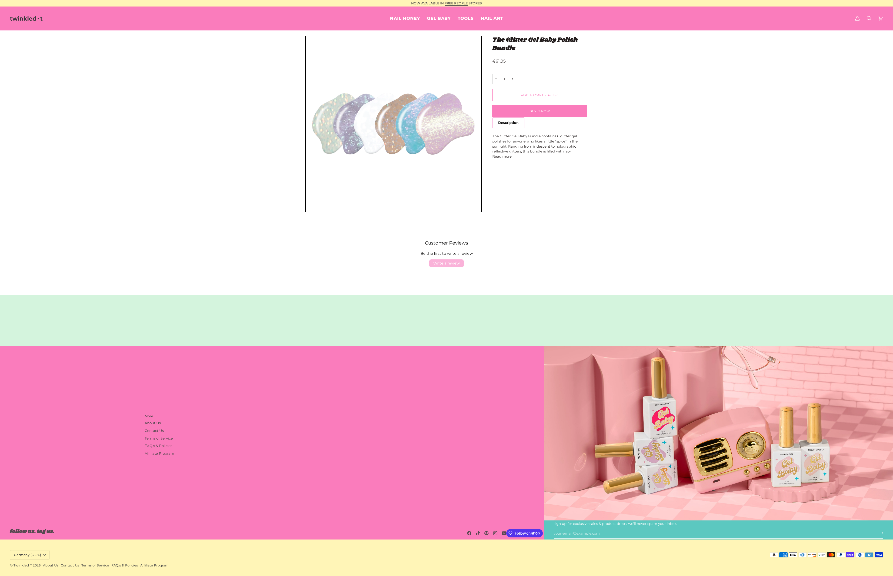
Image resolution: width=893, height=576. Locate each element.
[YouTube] (504, 533)
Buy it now (540, 111)
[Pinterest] (486, 533)
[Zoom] (393, 124)
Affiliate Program (159, 453)
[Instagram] (495, 533)
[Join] (879, 533)
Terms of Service (159, 438)
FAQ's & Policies (158, 446)
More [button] (149, 416)
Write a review (446, 263)
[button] (491, 18)
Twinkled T (22, 565)
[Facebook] (469, 533)
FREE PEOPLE (456, 3)
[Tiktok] (478, 533)
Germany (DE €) (27, 555)
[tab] (508, 122)
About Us (153, 423)
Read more (502, 156)
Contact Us (154, 431)
